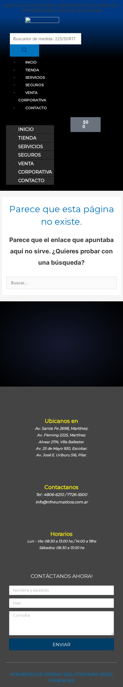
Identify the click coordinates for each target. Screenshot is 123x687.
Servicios (35, 77)
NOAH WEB (66, 680)
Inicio (31, 62)
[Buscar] (24, 50)
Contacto (36, 108)
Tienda (32, 70)
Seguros (34, 85)
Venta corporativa (32, 96)
